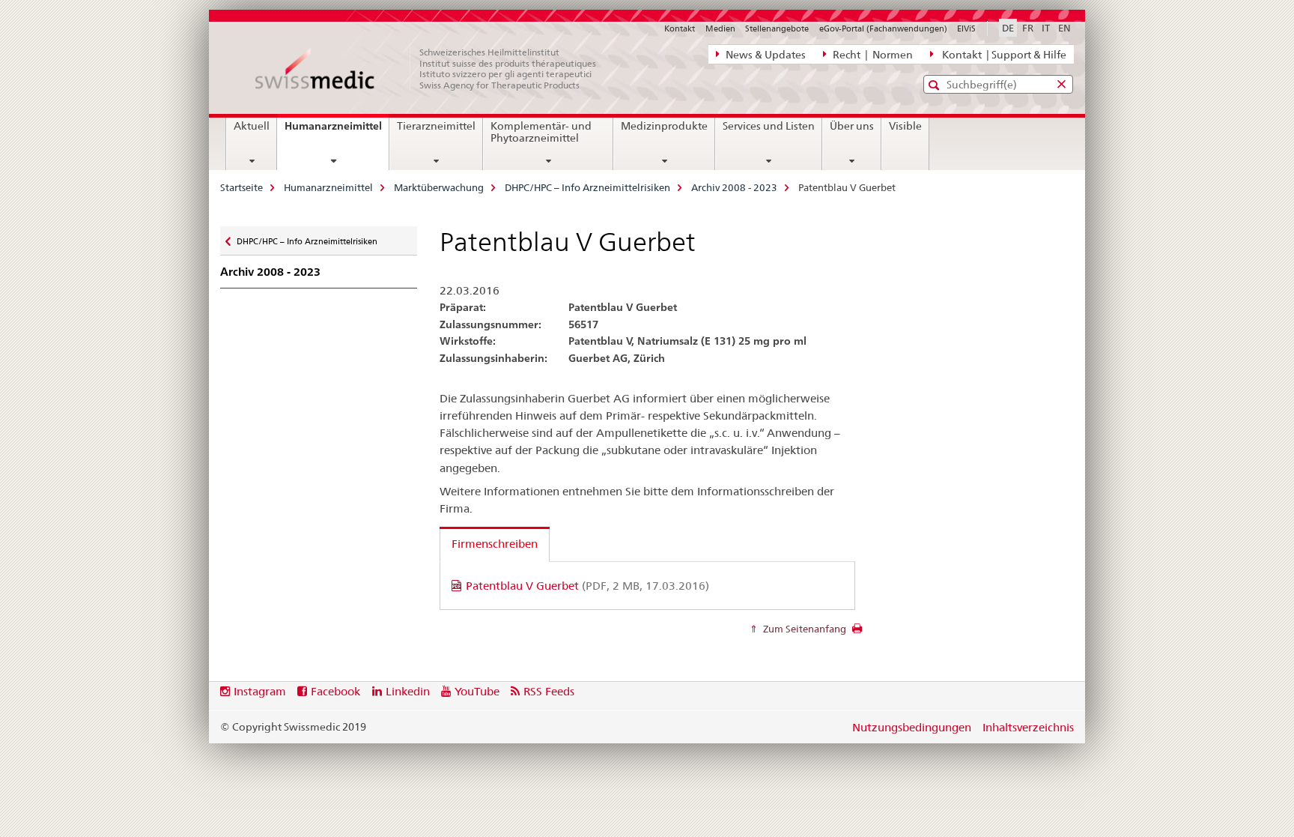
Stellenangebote (777, 28)
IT (1046, 28)
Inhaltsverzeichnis (1028, 727)
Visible (905, 126)
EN (1064, 28)
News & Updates (764, 55)
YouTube (477, 691)
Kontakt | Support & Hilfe (1002, 55)
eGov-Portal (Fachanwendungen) (883, 28)
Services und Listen (769, 126)
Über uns (852, 126)
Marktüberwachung (439, 187)
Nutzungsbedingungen (911, 727)
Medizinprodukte (664, 126)
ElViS (966, 28)
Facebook (335, 691)
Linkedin (408, 691)
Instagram (260, 691)
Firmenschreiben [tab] (495, 544)
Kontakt (679, 28)
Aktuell (252, 126)
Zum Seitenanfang (803, 629)
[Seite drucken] (857, 632)
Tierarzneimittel (436, 126)
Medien (720, 28)
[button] (936, 85)
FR (1027, 28)
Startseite (241, 187)
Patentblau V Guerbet (587, 585)
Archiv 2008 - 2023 (734, 187)
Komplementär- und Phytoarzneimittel (541, 132)
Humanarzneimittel (337, 131)
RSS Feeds (548, 691)
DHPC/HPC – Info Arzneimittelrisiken (587, 187)
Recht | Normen (871, 55)
